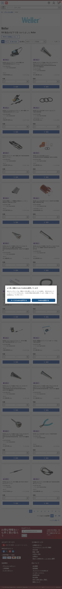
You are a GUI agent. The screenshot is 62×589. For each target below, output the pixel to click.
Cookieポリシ (10, 295)
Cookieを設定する (43, 300)
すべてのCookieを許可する (19, 300)
